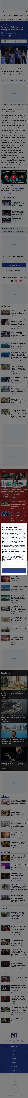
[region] (14, 549)
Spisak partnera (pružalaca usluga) (10, 562)
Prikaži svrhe (14, 566)
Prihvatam (14, 570)
